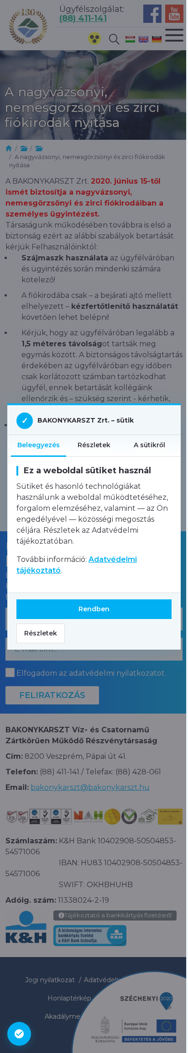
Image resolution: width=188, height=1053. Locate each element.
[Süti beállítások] (19, 1034)
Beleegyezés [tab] (38, 445)
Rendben (94, 609)
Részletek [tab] (94, 445)
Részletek (40, 633)
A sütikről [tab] (149, 445)
